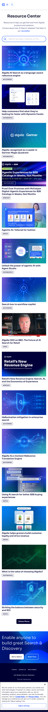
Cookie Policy (20, 697)
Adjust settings (24, 706)
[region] (24, 696)
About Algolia (32, 669)
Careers (14, 669)
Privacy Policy (34, 697)
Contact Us (22, 669)
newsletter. (25, 31)
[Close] (44, 684)
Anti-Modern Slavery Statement (24, 675)
